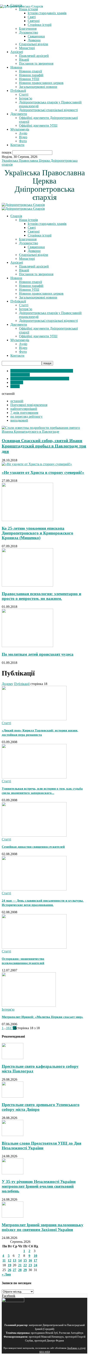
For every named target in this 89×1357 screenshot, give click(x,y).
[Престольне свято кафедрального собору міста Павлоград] (12, 1058)
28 (20, 1270)
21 (20, 1265)
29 (25, 1270)
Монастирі (27, 48)
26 (9, 1270)
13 (14, 1260)
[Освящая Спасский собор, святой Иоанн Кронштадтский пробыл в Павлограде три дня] (44, 431)
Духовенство (28, 32)
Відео (23, 137)
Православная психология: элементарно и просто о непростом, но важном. (41, 596)
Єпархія (16, 216)
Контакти (17, 145)
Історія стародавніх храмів (47, 224)
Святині (34, 231)
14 (20, 1260)
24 (35, 1265)
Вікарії (24, 59)
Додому (7, 684)
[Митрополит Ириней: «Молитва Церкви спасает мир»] (29, 1005)
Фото (23, 141)
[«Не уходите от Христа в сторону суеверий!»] (37, 464)
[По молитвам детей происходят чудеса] (27, 646)
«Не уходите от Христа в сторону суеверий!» (43, 472)
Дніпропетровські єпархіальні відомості (48, 110)
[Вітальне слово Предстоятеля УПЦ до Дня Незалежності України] (12, 1135)
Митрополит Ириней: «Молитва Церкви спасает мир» (42, 1017)
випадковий (19, 420)
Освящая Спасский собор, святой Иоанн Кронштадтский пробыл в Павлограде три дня (44, 446)
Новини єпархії (30, 71)
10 (35, 1255)
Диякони (34, 40)
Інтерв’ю (25, 98)
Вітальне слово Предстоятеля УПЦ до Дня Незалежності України (41, 1145)
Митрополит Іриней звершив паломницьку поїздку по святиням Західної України (42, 1227)
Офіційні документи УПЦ (38, 125)
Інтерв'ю (16, 382)
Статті (23, 94)
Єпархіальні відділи (33, 44)
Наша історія (28, 220)
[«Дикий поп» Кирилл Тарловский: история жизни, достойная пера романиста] (34, 719)
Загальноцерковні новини (38, 87)
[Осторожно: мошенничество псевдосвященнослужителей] (34, 947)
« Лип (6, 1274)
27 (14, 1270)
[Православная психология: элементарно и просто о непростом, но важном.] (27, 585)
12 (9, 1260)
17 (11, 1028)
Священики (36, 36)
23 (30, 1265)
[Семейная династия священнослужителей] (34, 835)
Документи (18, 114)
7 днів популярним (24, 412)
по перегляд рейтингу (26, 416)
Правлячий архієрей (34, 56)
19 (9, 1265)
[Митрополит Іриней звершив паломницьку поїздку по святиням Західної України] (12, 1216)
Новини (16, 67)
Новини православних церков (41, 83)
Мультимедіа (19, 129)
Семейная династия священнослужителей (33, 846)
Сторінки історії (39, 24)
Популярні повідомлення (28, 405)
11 (4, 1260)
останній (16, 401)
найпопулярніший (23, 409)
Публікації (18, 90)
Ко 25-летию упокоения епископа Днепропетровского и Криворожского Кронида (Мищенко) (37, 533)
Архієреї (16, 52)
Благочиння (28, 28)
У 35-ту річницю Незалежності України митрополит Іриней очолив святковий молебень (39, 1186)
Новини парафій (31, 75)
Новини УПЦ (29, 79)
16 (8, 1028)
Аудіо (23, 133)
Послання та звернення (36, 63)
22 (25, 1265)
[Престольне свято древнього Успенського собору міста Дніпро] (12, 1096)
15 (25, 1260)
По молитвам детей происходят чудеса (37, 654)
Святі (32, 227)
